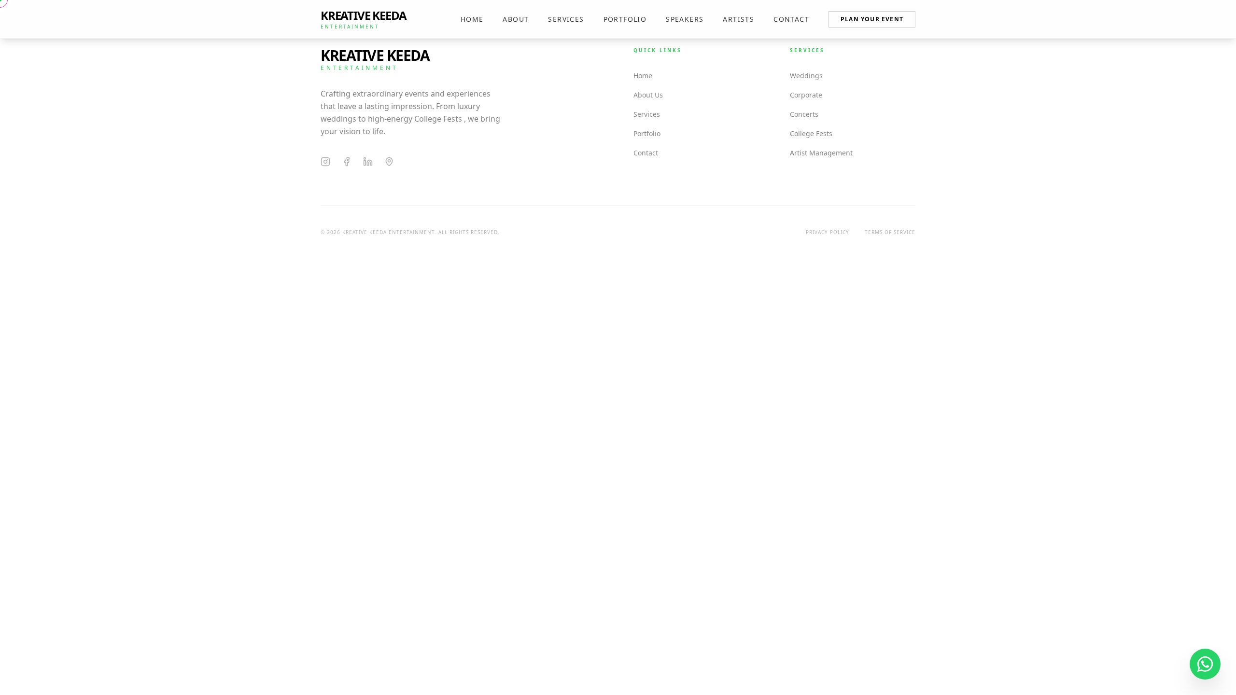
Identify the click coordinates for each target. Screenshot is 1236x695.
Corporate (806, 94)
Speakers (684, 19)
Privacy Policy (827, 232)
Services (566, 19)
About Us (648, 94)
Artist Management (821, 152)
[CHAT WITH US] (1205, 664)
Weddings (806, 75)
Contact (791, 19)
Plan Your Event (872, 19)
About (516, 19)
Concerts (804, 114)
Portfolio (625, 19)
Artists (738, 19)
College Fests (811, 133)
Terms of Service (890, 232)
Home (472, 19)
